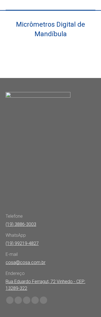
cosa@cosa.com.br (25, 262)
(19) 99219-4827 (22, 243)
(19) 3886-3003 (21, 224)
